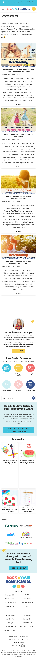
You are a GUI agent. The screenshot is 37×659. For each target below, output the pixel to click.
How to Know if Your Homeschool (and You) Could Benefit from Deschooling (18, 70)
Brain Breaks (27, 599)
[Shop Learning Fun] (30, 370)
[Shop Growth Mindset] (6, 387)
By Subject (27, 615)
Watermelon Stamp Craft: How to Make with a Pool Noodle (9, 509)
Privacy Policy (16, 639)
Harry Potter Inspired (27, 626)
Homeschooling (10, 615)
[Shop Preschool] (18, 387)
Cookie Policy (26, 639)
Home (9, 639)
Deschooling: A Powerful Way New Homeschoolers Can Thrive (18, 262)
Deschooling (6, 66)
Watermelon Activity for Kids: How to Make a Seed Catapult (10, 462)
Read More (18, 105)
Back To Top (18, 642)
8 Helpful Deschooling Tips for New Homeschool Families (18, 197)
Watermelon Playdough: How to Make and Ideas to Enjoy (27, 462)
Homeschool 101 (10, 595)
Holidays (10, 623)
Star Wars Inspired (10, 630)
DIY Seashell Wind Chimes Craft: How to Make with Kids (27, 509)
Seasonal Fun (10, 606)
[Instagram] (18, 586)
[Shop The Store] (30, 387)
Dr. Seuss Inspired (10, 626)
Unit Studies (27, 619)
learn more (18, 350)
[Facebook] (14, 586)
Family (27, 606)
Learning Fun (10, 619)
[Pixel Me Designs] (22, 645)
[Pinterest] (23, 586)
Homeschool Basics (28, 66)
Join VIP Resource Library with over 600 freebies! (19, 2)
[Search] (33, 398)
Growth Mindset (10, 599)
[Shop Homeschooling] (6, 370)
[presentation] (18, 54)
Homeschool (16, 66)
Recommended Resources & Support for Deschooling (18, 135)
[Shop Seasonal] (18, 370)
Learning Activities (10, 602)
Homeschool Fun (27, 602)
